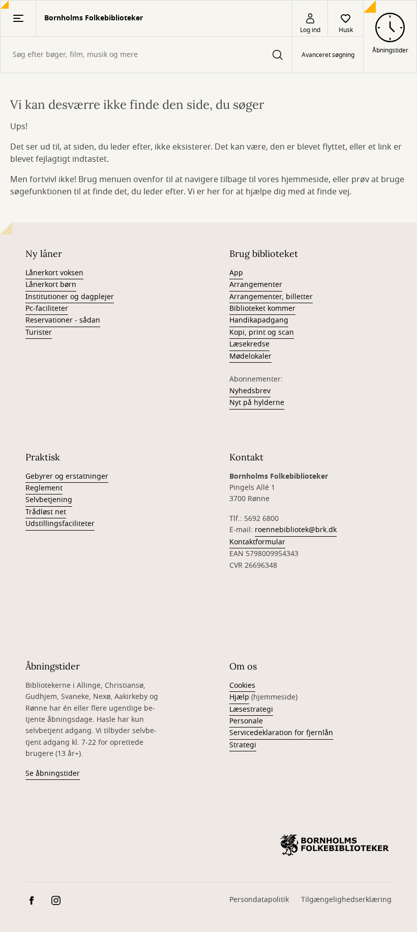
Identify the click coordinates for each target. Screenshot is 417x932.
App (236, 273)
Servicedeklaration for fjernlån (281, 732)
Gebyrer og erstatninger (66, 476)
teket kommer (272, 308)
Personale (246, 721)
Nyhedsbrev (250, 391)
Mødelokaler (250, 356)
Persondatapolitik (259, 899)
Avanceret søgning (328, 55)
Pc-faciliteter (46, 308)
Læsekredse (249, 344)
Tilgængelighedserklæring (346, 899)
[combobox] (146, 55)
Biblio (239, 308)
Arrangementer (255, 284)
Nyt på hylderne (256, 402)
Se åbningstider (52, 773)
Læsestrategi (251, 709)
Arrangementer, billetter (271, 297)
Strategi (242, 745)
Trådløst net (45, 512)
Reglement (44, 488)
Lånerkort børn (50, 284)
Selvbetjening (48, 499)
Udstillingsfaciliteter (60, 523)
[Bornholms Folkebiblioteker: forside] (335, 845)
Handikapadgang (258, 320)
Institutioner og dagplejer (69, 297)
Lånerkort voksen (54, 273)
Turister (38, 332)
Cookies (242, 685)
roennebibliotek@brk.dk (296, 530)
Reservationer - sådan (62, 320)
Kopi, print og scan (261, 332)
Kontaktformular (257, 542)
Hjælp (239, 697)
